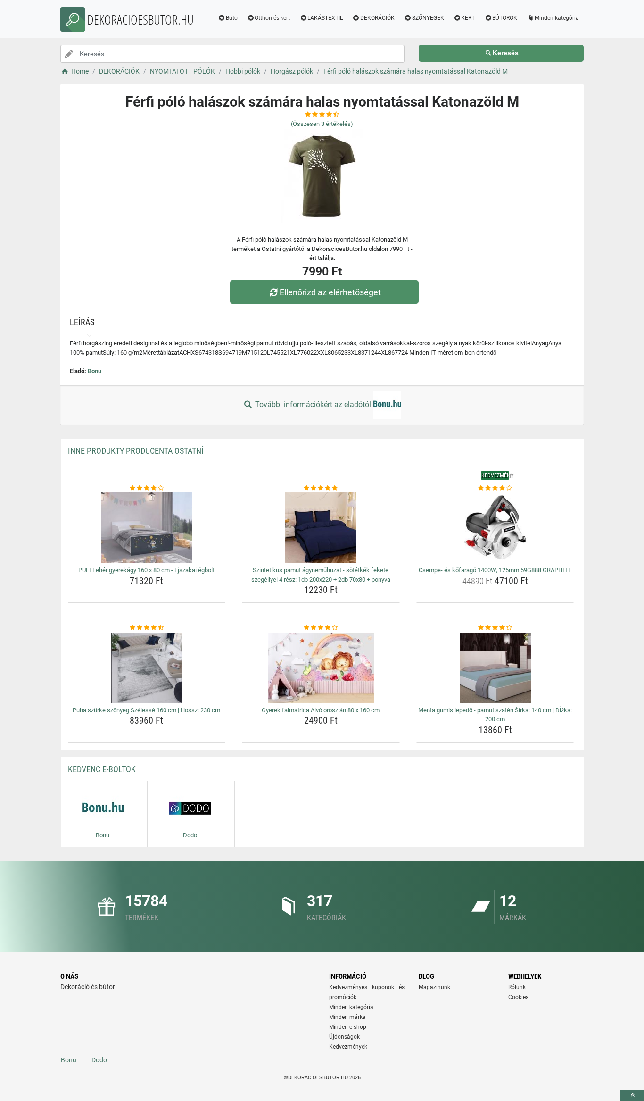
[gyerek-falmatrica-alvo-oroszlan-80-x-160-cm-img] (320, 668)
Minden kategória (557, 18)
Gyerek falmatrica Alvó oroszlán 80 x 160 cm (321, 710)
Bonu (94, 371)
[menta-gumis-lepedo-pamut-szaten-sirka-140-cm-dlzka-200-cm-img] (495, 668)
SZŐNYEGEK (428, 18)
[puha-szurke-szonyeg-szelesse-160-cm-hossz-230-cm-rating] (146, 628)
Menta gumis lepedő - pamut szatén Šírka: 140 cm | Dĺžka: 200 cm (495, 715)
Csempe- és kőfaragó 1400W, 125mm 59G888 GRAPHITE (495, 570)
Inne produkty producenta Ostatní (136, 451)
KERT (468, 18)
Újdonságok (344, 1037)
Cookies (518, 997)
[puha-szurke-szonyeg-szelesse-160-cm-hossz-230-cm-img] (146, 668)
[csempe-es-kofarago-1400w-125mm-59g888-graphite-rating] (495, 488)
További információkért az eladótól (313, 404)
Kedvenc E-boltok (102, 769)
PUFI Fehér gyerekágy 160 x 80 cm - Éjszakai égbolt (146, 570)
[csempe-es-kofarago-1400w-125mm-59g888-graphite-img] (495, 527)
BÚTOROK (504, 18)
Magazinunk (434, 987)
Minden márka (347, 1017)
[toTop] (632, 1095)
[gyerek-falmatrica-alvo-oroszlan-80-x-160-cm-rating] (320, 628)
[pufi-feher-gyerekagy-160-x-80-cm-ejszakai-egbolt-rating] (146, 488)
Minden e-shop (347, 1027)
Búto (232, 18)
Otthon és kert (272, 18)
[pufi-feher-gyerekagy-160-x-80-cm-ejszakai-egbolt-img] (146, 527)
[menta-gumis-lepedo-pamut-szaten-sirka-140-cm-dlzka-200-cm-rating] (495, 628)
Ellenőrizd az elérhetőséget (330, 292)
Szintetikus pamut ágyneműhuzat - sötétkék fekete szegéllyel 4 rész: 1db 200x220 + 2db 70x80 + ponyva (320, 575)
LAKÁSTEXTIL (325, 18)
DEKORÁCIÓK (377, 18)
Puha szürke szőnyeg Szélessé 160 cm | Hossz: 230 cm (146, 710)
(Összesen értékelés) (322, 123)
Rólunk (517, 987)
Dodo (99, 1060)
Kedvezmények (348, 1046)
